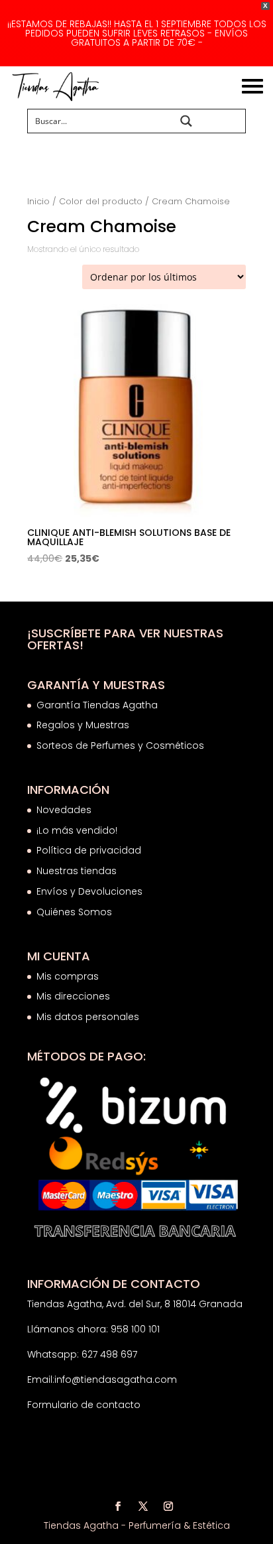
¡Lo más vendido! (76, 830)
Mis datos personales (87, 1016)
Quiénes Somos (74, 912)
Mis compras (67, 976)
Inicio (38, 201)
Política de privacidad (88, 850)
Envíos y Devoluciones (90, 891)
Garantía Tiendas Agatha (97, 705)
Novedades (63, 809)
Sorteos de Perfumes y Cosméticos (120, 745)
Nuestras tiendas (77, 870)
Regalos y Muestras (82, 725)
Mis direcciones (73, 996)
